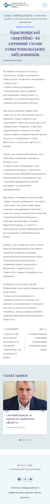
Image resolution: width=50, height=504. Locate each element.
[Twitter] (30, 479)
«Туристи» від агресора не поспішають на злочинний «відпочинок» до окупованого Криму (12, 343)
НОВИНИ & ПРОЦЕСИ (25, 27)
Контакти (25, 497)
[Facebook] (19, 479)
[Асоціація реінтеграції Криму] (16, 5)
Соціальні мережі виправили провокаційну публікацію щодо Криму (37, 339)
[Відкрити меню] (44, 5)
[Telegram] (25, 479)
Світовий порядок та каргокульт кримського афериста (20, 418)
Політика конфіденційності (25, 488)
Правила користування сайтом (25, 492)
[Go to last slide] (7, 409)
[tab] (20, 440)
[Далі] (43, 409)
